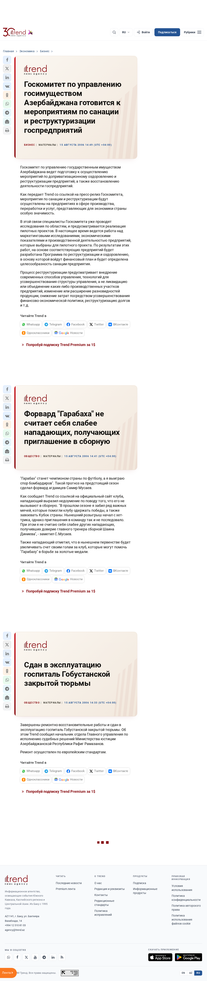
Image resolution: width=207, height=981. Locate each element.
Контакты (101, 895)
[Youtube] (35, 957)
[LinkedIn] (53, 957)
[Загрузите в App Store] (160, 957)
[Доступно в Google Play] (188, 957)
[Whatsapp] (8, 957)
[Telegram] (44, 957)
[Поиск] (114, 32)
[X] (26, 957)
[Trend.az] (18, 32)
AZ (190, 973)
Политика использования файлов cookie (182, 919)
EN (183, 973)
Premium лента (65, 889)
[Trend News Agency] (16, 880)
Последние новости (69, 883)
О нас (98, 883)
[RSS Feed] (61, 957)
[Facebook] (17, 957)
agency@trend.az (15, 929)
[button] (7, 60)
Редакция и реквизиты (109, 889)
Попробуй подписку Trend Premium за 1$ (60, 345)
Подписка (139, 883)
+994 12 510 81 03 (15, 925)
